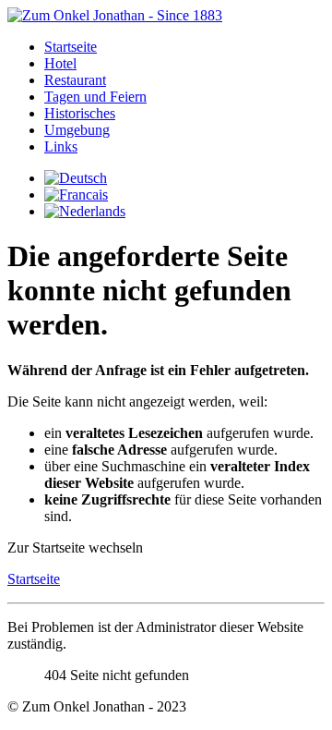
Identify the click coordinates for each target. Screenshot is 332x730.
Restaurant (75, 80)
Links (60, 146)
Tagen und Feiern (95, 96)
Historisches (79, 113)
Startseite (70, 47)
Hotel (60, 63)
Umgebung (77, 130)
